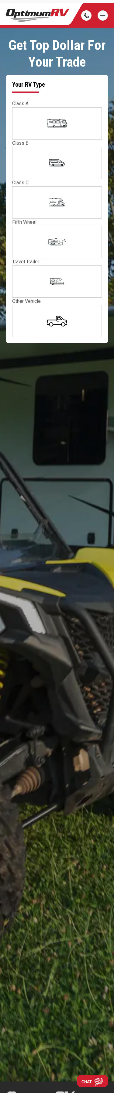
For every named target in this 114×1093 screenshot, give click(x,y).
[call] (86, 15)
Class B (20, 143)
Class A (20, 103)
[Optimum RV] (38, 15)
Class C (20, 182)
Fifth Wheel (24, 222)
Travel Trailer (25, 262)
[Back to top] (12, 1081)
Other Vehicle (26, 301)
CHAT (86, 1082)
